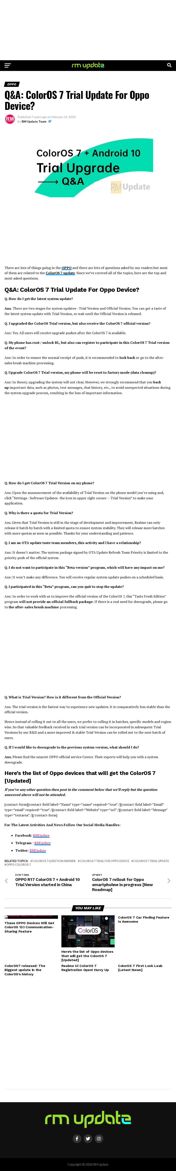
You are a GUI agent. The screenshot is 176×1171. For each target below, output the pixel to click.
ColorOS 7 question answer (54, 861)
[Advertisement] (88, 30)
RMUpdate (41, 835)
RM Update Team (34, 121)
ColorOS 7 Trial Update (151, 861)
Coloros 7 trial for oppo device (104, 861)
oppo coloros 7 (18, 864)
